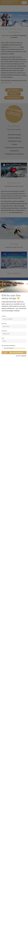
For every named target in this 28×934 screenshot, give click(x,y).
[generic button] (25, 283)
